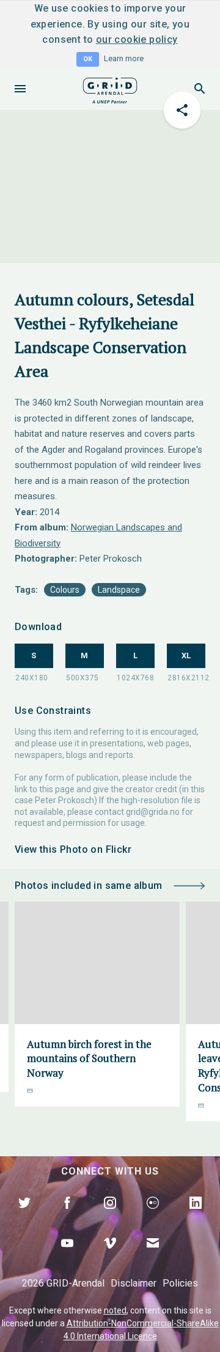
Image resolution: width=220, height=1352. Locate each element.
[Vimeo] (110, 1257)
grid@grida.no (153, 812)
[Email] (152, 1257)
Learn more (124, 58)
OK (87, 59)
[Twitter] (24, 1217)
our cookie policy (137, 39)
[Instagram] (110, 1217)
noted (115, 1310)
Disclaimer (133, 1283)
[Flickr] (152, 1217)
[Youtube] (67, 1257)
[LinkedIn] (195, 1217)
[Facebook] (67, 1217)
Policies (180, 1283)
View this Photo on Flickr (73, 849)
